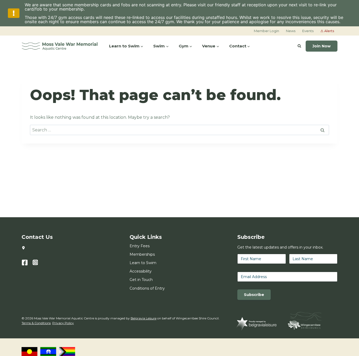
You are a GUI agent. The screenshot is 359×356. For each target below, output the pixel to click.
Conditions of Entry (147, 288)
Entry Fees (140, 246)
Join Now (321, 46)
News (290, 31)
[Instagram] (38, 262)
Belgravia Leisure (143, 318)
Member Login (266, 31)
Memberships (142, 254)
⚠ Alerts (327, 31)
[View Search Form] (299, 46)
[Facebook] (27, 262)
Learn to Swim (143, 262)
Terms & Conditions (36, 323)
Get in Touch (141, 279)
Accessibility (141, 271)
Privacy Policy (63, 323)
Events (308, 31)
